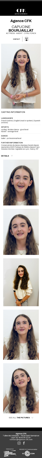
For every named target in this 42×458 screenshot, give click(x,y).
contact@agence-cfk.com (21, 439)
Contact (16, 39)
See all (19, 418)
